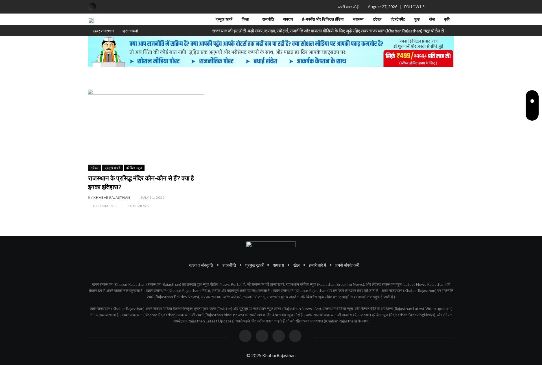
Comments (105, 206)
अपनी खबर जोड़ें (348, 7)
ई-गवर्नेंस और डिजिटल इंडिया (323, 19)
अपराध (288, 19)
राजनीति (268, 19)
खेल (432, 19)
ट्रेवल (377, 19)
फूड (417, 19)
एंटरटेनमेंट (398, 19)
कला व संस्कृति (201, 264)
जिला (245, 19)
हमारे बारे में (317, 264)
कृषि (447, 19)
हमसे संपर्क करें (347, 264)
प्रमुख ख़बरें (224, 19)
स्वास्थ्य (358, 19)
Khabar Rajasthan (111, 197)
